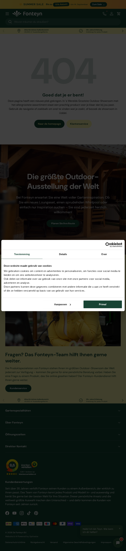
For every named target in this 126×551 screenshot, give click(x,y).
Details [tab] (63, 254)
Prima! (102, 304)
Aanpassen (60, 304)
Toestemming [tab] (22, 254)
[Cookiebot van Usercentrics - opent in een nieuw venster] (108, 244)
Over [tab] (104, 254)
